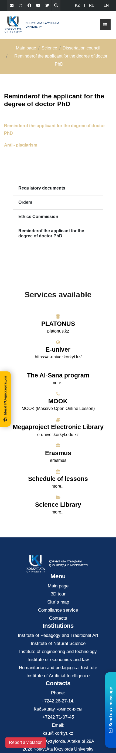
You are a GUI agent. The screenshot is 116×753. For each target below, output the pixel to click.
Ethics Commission (38, 216)
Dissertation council (81, 48)
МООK (58, 401)
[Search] (56, 5)
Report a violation (26, 742)
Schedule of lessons (58, 478)
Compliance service (58, 610)
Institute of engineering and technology (58, 651)
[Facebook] (29, 5)
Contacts (58, 618)
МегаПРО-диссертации (5, 395)
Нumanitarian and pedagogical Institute (58, 667)
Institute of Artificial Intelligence (58, 675)
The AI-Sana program (58, 375)
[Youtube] (38, 5)
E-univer (58, 349)
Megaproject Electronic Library (58, 426)
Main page (26, 48)
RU (91, 5)
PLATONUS (58, 323)
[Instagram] (20, 5)
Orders (25, 202)
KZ (77, 5)
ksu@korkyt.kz (58, 733)
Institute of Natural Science (58, 643)
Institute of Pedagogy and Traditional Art (58, 635)
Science (49, 48)
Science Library (58, 504)
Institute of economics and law (58, 659)
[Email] (11, 5)
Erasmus (58, 452)
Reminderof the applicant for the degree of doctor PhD (51, 233)
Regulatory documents (41, 188)
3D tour (58, 594)
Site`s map (58, 602)
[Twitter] (47, 5)
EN (106, 5)
